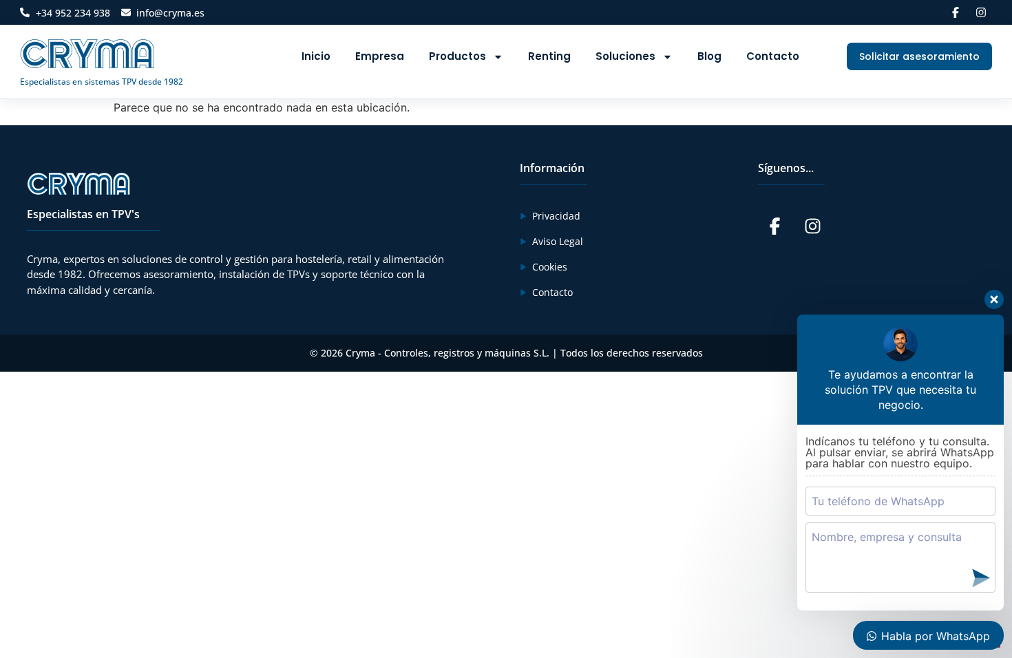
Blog (709, 56)
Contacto (772, 56)
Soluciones (625, 56)
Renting (549, 56)
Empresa (379, 56)
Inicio (316, 56)
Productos (457, 56)
